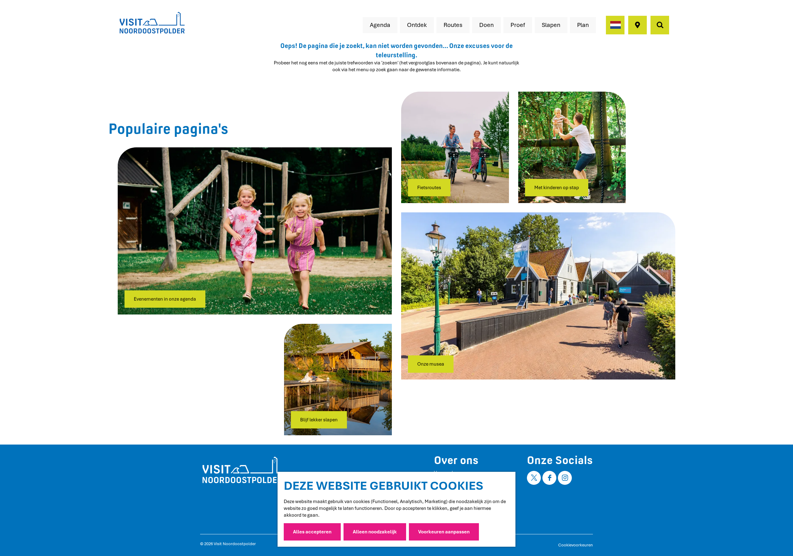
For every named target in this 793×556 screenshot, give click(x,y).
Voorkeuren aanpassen (444, 532)
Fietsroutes (429, 188)
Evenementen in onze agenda (165, 299)
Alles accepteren (312, 532)
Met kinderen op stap (556, 188)
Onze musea (430, 364)
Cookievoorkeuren (575, 545)
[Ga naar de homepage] (152, 23)
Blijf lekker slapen (319, 420)
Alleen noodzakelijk (375, 532)
